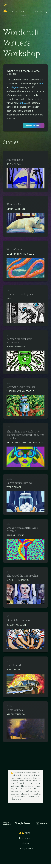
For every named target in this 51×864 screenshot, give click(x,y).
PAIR (41, 83)
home (14, 11)
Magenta (15, 87)
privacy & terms (25, 848)
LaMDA (22, 103)
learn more (23, 13)
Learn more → (33, 125)
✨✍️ (5, 8)
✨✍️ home (24, 832)
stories (38, 11)
